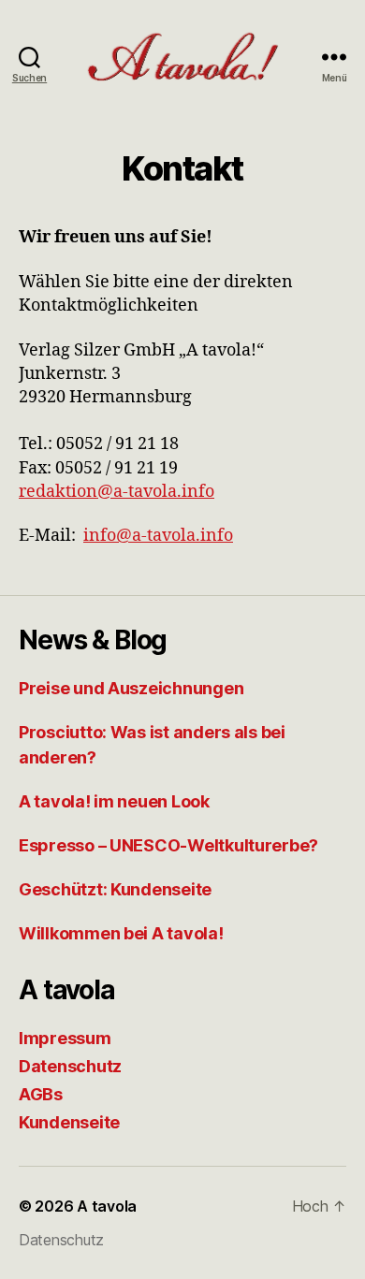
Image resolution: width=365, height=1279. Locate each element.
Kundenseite (69, 1122)
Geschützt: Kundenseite (115, 889)
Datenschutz (70, 1066)
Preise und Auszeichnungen (131, 688)
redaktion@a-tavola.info (116, 491)
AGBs (41, 1094)
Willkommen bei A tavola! (121, 933)
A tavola (107, 1206)
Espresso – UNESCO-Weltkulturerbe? (168, 845)
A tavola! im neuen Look (114, 801)
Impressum (65, 1038)
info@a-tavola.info (158, 535)
